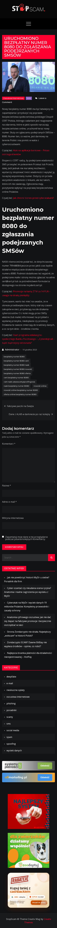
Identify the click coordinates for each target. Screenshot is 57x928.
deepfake (11, 676)
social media (13, 730)
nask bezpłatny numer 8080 (16, 386)
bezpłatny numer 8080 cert (16, 361)
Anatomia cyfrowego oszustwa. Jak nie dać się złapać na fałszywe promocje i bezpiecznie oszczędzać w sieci (27, 621)
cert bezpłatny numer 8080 (16, 377)
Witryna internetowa (13, 518)
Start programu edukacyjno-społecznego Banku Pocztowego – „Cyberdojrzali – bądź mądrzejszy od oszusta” (28, 338)
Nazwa (6, 485)
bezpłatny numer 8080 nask (16, 365)
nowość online (40, 386)
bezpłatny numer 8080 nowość (18, 369)
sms (29, 98)
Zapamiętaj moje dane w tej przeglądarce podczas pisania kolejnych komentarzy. (26, 538)
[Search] (51, 557)
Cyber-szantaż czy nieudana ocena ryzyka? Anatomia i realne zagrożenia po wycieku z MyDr (27, 592)
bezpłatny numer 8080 (14, 356)
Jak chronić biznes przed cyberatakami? (33, 197)
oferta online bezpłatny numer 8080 (20, 394)
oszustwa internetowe (13, 98)
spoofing (11, 743)
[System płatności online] (28, 811)
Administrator (12, 349)
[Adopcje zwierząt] (28, 850)
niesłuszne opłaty (16, 690)
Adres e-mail (9, 501)
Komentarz (8, 443)
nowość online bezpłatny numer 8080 (21, 390)
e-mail (10, 683)
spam (9, 737)
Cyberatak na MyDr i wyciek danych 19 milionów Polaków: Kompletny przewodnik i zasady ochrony (26, 606)
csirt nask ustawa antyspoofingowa (19, 382)
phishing (11, 703)
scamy (10, 716)
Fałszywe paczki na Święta (20, 406)
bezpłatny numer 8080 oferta (17, 373)
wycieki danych (14, 750)
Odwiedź (44, 765)
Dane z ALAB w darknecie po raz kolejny (29, 414)
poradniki (11, 710)
